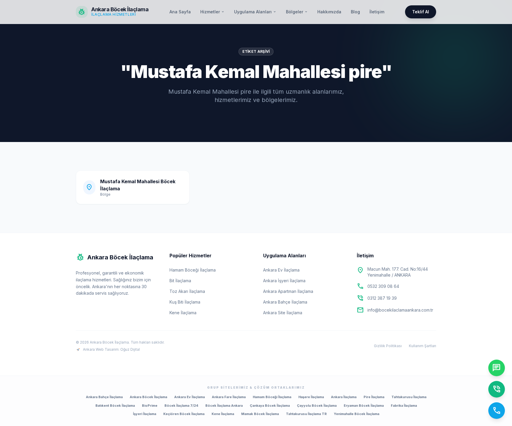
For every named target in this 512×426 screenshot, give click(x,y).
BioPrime (149, 405)
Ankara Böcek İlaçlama (148, 397)
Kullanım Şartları (422, 346)
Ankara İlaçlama (343, 397)
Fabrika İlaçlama (404, 405)
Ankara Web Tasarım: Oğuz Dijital (111, 349)
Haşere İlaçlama (311, 397)
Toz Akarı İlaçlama (187, 291)
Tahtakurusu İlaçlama (408, 397)
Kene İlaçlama (182, 312)
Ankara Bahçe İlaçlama (285, 301)
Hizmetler (212, 11)
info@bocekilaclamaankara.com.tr (400, 309)
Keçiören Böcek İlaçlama (183, 414)
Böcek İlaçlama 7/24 (181, 405)
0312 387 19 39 (382, 298)
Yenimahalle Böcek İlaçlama (356, 414)
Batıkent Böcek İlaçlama (115, 405)
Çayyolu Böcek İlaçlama (317, 405)
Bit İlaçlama (180, 280)
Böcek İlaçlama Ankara (224, 405)
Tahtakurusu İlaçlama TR (306, 414)
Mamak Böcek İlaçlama (260, 414)
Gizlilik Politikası (388, 346)
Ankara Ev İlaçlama (281, 269)
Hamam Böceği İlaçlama (192, 269)
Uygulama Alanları (255, 11)
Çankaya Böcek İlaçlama (270, 405)
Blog (355, 11)
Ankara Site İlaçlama (282, 312)
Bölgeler (297, 11)
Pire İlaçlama (374, 397)
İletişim (376, 11)
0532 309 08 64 (383, 286)
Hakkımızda (329, 11)
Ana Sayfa (180, 11)
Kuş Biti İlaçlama (184, 301)
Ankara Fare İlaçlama (229, 397)
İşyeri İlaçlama (144, 414)
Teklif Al (420, 11)
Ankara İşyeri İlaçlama (284, 280)
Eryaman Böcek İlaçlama (364, 405)
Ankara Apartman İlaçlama (288, 291)
